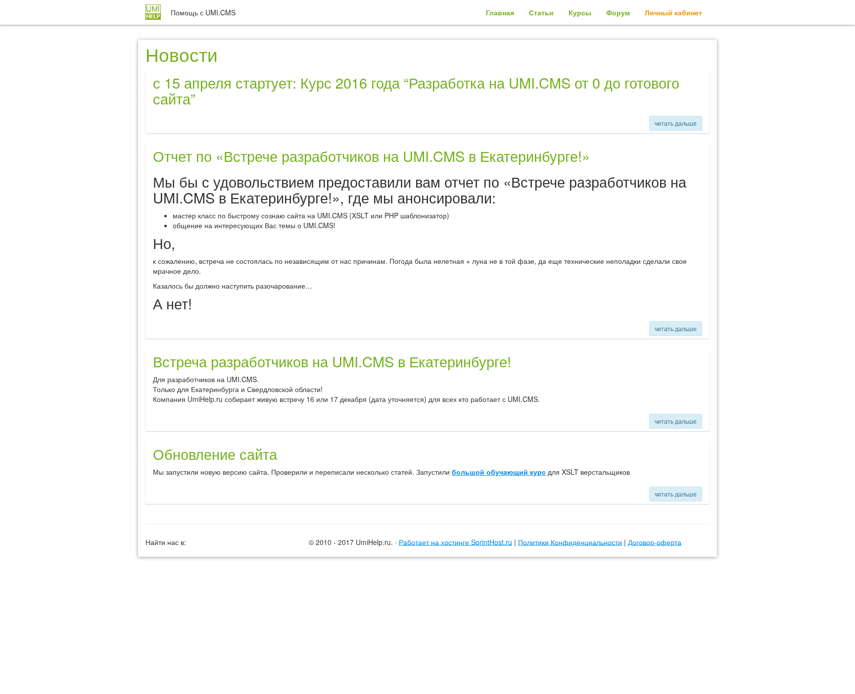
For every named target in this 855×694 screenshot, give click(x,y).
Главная (500, 12)
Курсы (580, 12)
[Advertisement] (427, 583)
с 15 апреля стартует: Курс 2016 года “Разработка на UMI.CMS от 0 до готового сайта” (416, 90)
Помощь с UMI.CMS (203, 12)
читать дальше (676, 123)
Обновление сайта (215, 454)
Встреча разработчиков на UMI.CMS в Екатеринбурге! (332, 361)
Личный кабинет (673, 12)
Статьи (541, 12)
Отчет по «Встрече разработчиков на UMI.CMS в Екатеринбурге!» (371, 156)
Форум (618, 12)
